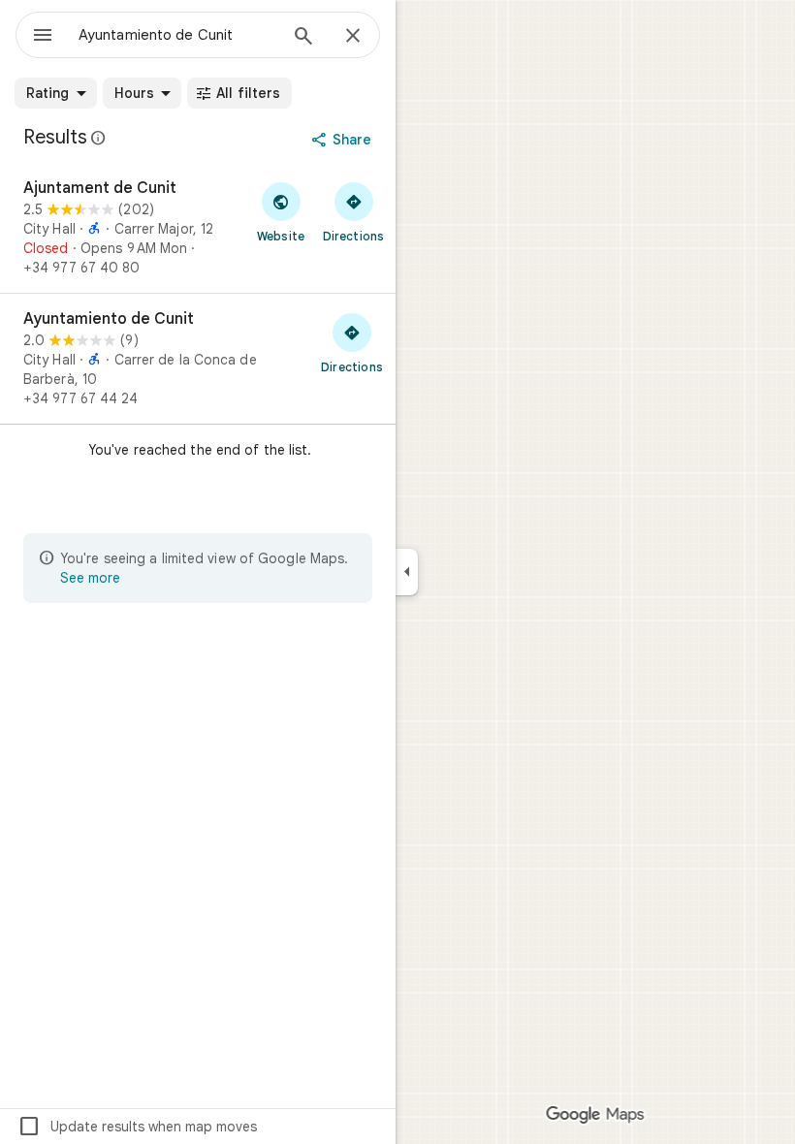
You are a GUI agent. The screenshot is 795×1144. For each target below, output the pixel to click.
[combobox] (177, 35)
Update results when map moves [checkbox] (137, 1126)
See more (90, 578)
